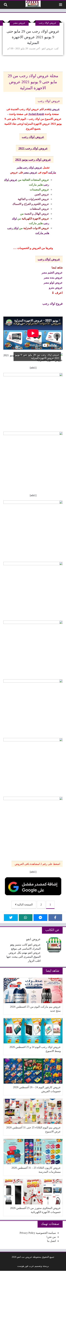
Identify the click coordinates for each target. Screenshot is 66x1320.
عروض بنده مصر (53, 277)
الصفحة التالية (24, 904)
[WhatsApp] (26, 917)
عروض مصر (19, 22)
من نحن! (51, 1236)
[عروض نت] (33, 4)
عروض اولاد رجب (47, 22)
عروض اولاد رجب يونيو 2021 (33, 159)
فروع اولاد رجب (52, 303)
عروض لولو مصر (53, 282)
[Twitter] (11, 917)
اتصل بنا (51, 1240)
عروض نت (55, 109)
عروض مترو (56, 287)
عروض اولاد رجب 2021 (33, 148)
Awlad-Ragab (36, 114)
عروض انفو (47, 48)
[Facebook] (55, 917)
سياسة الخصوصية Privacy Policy (38, 1232)
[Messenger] (40, 917)
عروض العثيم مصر (52, 272)
